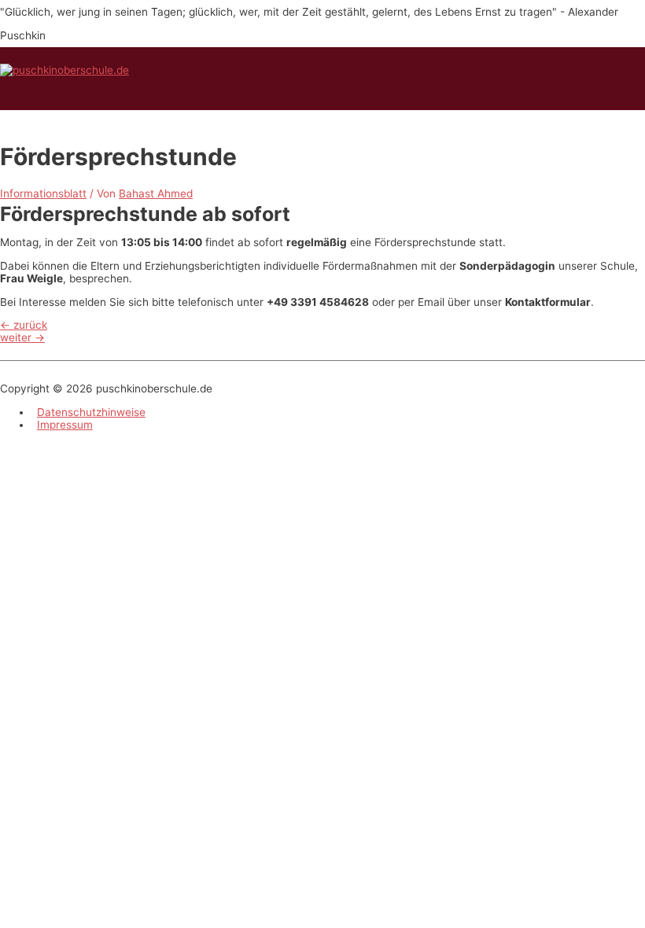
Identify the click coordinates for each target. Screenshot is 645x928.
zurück (23, 325)
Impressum (65, 424)
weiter (22, 337)
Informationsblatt (43, 193)
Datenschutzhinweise (91, 412)
